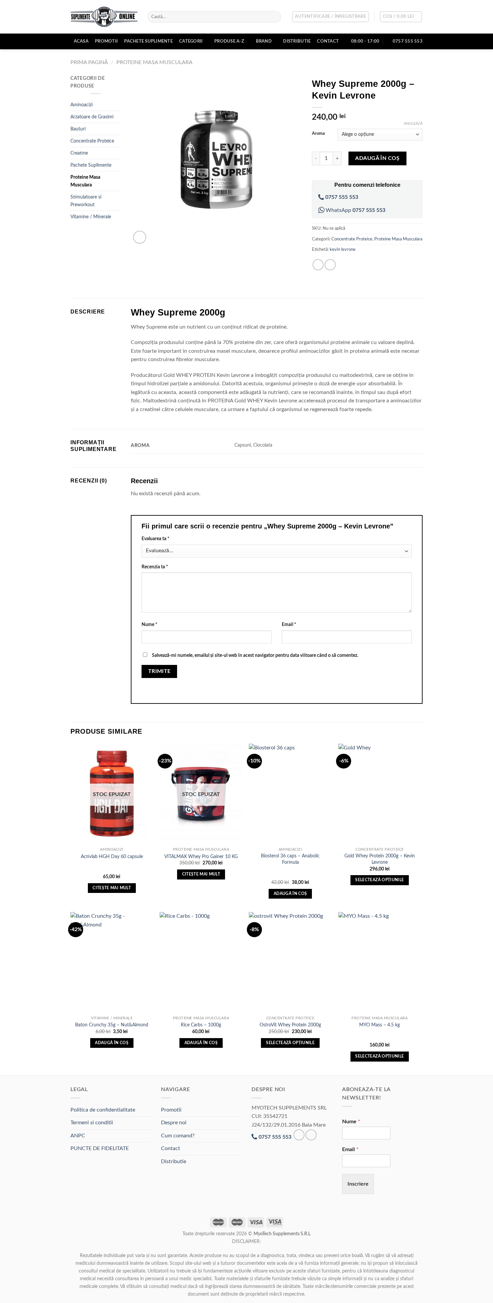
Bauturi (78, 128)
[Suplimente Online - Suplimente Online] (104, 17)
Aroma (318, 133)
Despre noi (173, 1122)
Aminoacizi (81, 104)
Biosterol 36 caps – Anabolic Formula (290, 859)
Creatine (79, 153)
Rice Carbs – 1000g (201, 1024)
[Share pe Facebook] (318, 264)
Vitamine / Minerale (90, 216)
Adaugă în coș (377, 158)
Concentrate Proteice (92, 141)
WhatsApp (354, 210)
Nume (149, 624)
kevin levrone (342, 249)
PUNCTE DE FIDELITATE (99, 1148)
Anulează (413, 123)
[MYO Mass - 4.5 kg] (379, 962)
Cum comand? (178, 1135)
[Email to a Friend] (330, 264)
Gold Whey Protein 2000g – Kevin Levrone (379, 859)
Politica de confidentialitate (102, 1110)
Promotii (106, 41)
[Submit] (274, 16)
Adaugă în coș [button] (290, 894)
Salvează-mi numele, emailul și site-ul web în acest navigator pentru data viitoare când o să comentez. (255, 655)
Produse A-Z (229, 41)
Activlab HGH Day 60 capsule (112, 856)
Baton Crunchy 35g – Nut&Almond (111, 1024)
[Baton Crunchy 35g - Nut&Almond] (111, 962)
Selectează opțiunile (379, 880)
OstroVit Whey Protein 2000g (290, 1024)
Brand (264, 41)
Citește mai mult (112, 888)
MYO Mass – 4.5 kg (379, 1024)
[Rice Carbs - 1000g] (201, 962)
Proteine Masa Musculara (154, 62)
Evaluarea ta (155, 538)
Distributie (297, 41)
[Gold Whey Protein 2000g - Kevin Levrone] (379, 794)
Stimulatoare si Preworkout (85, 200)
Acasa (81, 41)
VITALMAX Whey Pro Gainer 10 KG (201, 856)
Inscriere (358, 1184)
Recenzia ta (155, 566)
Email (289, 624)
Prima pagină (89, 62)
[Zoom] (139, 237)
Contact (328, 41)
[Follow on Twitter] (311, 1134)
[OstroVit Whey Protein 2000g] (290, 962)
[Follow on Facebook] (299, 1134)
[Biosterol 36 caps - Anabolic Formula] (290, 794)
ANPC (77, 1135)
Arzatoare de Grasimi (91, 116)
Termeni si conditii (91, 1122)
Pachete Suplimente (148, 41)
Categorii (191, 41)
